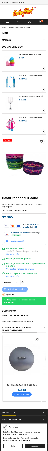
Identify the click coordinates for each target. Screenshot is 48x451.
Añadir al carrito (14, 289)
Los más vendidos (12, 46)
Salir (13, 446)
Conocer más (12, 254)
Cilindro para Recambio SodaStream (32, 75)
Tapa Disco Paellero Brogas (22, 385)
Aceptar (35, 446)
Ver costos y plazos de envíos (20, 269)
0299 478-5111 (18, 2)
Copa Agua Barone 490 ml (32, 96)
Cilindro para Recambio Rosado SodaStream (32, 117)
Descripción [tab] (9, 310)
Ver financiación (18, 241)
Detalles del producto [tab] (15, 315)
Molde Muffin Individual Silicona (32, 54)
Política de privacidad (20, 440)
